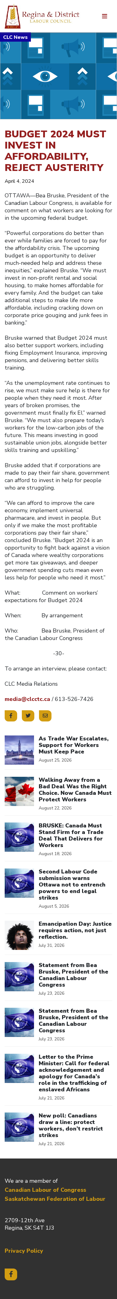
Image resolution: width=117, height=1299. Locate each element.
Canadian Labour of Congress (45, 1190)
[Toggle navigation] (104, 16)
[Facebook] (11, 1274)
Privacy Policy (24, 1251)
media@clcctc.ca (27, 699)
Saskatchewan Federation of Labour (55, 1199)
